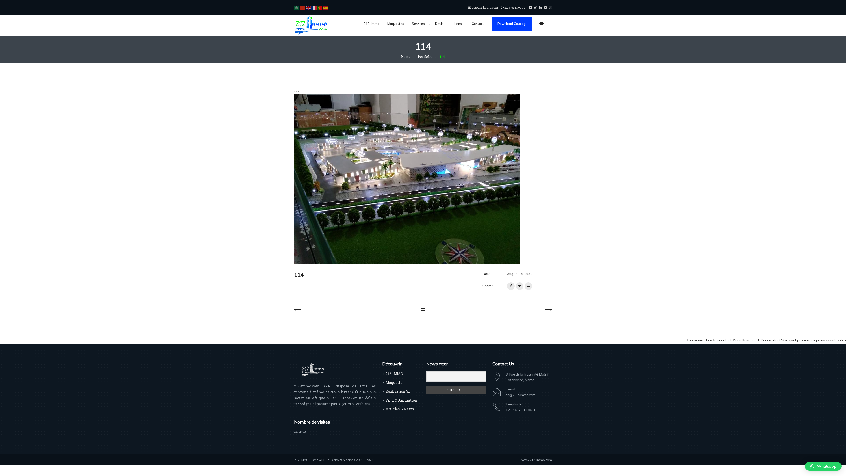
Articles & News (400, 409)
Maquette (394, 382)
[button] (823, 466)
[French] (314, 7)
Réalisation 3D (398, 391)
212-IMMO (394, 373)
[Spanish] (325, 7)
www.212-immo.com (536, 460)
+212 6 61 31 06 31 (521, 410)
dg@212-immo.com (520, 395)
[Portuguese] (320, 7)
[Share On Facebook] (511, 286)
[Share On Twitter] (519, 286)
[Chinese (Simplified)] (303, 7)
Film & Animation (401, 400)
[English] (308, 7)
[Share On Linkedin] (528, 286)
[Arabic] (297, 7)
